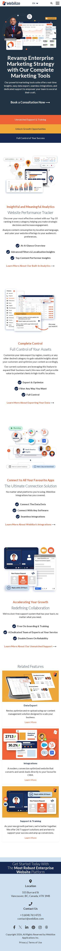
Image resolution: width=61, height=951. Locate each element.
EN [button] (33, 3)
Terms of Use (35, 942)
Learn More (30, 722)
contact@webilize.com (30, 918)
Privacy (23, 942)
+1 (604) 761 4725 (30, 915)
